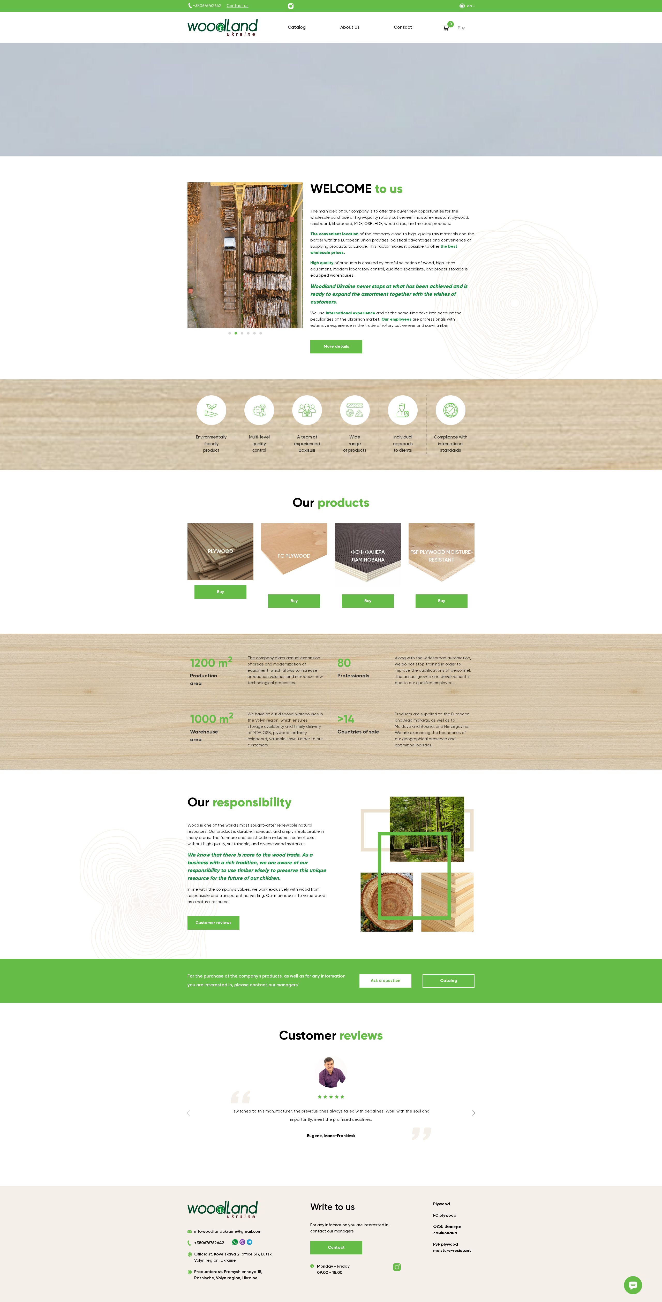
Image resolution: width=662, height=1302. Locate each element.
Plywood (441, 1204)
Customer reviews (213, 923)
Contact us (238, 6)
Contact (336, 1248)
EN (469, 6)
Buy (220, 592)
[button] (230, 333)
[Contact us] (291, 6)
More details (336, 347)
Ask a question (385, 981)
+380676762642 (207, 6)
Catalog (448, 981)
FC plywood (444, 1216)
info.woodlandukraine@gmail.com (227, 1232)
